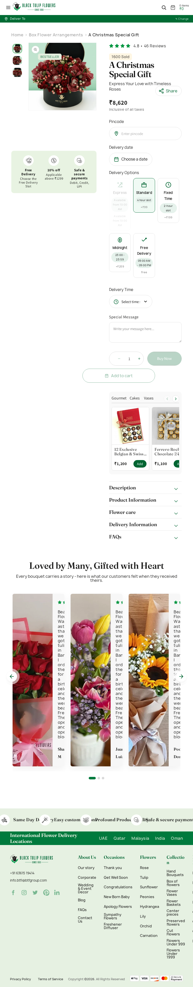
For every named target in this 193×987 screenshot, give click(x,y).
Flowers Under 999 (176, 942)
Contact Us (85, 919)
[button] (8, 7)
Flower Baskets (174, 902)
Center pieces (173, 912)
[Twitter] (35, 893)
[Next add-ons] (175, 398)
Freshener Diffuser (113, 926)
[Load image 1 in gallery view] (17, 48)
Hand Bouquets (175, 873)
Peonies (147, 897)
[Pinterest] (46, 893)
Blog (81, 900)
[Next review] (181, 676)
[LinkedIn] (57, 893)
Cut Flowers (173, 932)
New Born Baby (117, 897)
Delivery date (121, 147)
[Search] (163, 7)
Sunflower (149, 887)
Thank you (113, 868)
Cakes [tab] (135, 398)
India (160, 838)
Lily (143, 916)
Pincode (116, 121)
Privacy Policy (20, 979)
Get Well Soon (116, 877)
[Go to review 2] (99, 778)
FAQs (82, 910)
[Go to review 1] (92, 778)
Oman (177, 838)
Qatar (119, 838)
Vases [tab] (149, 398)
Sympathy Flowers (112, 916)
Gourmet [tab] (119, 398)
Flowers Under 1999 (173, 953)
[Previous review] (12, 676)
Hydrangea (149, 906)
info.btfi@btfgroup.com (28, 880)
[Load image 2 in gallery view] (17, 60)
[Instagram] (24, 893)
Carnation (149, 935)
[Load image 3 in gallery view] (17, 72)
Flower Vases (172, 892)
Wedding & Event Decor (85, 888)
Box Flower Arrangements (56, 35)
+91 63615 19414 (22, 873)
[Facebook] (13, 893)
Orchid (146, 926)
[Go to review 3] (103, 778)
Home (17, 35)
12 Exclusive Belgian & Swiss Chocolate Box (129, 451)
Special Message (124, 317)
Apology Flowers (118, 906)
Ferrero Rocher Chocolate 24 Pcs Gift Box (171, 451)
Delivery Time (121, 289)
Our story (86, 868)
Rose (144, 868)
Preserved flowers (176, 922)
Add (140, 464)
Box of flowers (173, 883)
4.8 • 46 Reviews (149, 46)
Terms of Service (50, 979)
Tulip (144, 877)
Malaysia (140, 838)
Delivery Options (124, 172)
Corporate (87, 877)
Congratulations (118, 887)
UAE (103, 838)
